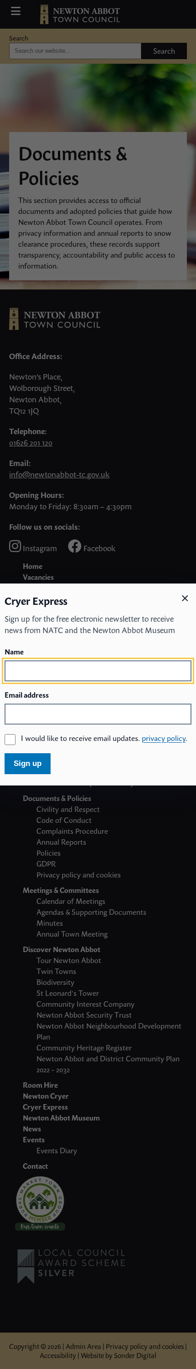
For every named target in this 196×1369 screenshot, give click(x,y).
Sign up (27, 763)
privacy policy (164, 738)
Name (14, 652)
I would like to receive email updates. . (104, 738)
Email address (27, 695)
